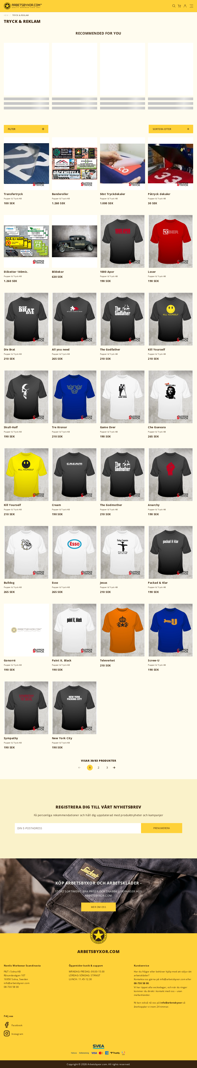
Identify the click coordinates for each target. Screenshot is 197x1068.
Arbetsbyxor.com (98, 951)
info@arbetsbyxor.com (16, 983)
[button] (116, 767)
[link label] (23, 6)
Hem (6, 15)
